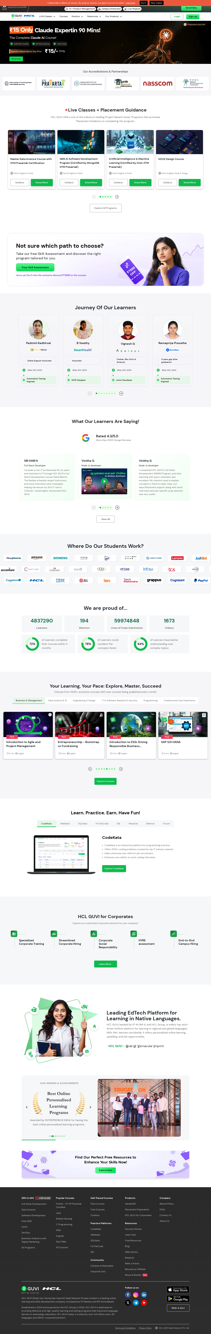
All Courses (62, 1247)
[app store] (178, 1289)
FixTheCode (97, 1246)
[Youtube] (144, 1303)
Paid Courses (97, 1203)
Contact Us (166, 1215)
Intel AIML (27, 1221)
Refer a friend (132, 1263)
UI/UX (25, 1226)
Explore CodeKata (114, 868)
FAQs (162, 1209)
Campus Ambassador (102, 1265)
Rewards (129, 1257)
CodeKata (96, 1229)
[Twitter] (128, 1303)
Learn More (108, 965)
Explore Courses (105, 781)
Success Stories (133, 1229)
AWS (58, 1230)
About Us (164, 1220)
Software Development (34, 1215)
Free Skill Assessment (35, 267)
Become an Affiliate (135, 1269)
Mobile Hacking (64, 1218)
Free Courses (98, 1209)
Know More (42, 182)
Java (58, 1212)
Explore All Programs (105, 208)
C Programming (64, 1224)
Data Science (28, 1209)
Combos (95, 1215)
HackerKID (130, 1203)
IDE (92, 1251)
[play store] (178, 1298)
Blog (127, 1246)
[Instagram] (136, 1295)
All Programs (28, 1247)
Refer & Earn (178, 1307)
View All (105, 519)
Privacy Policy (145, 1328)
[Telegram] (136, 1303)
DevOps (26, 1232)
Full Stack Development (34, 1203)
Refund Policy (167, 1203)
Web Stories (131, 1251)
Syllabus (19, 182)
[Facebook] (128, 1295)
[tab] (29, 700)
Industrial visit (98, 1271)
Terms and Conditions (125, 1328)
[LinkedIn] (144, 1295)
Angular (60, 1235)
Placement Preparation (137, 1209)
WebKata (95, 1234)
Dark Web (61, 1241)
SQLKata (95, 1240)
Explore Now (105, 1170)
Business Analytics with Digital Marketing (34, 1240)
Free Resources (133, 1240)
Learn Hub (130, 1234)
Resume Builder (136, 1274)
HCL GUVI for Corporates (138, 1215)
